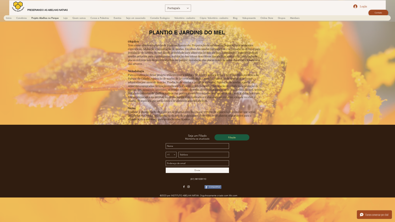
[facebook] (183, 186)
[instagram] (188, 186)
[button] (79, 18)
